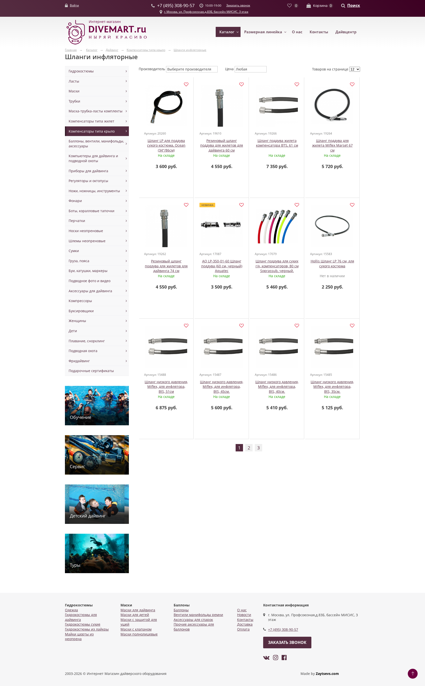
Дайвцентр (345, 31)
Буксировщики (81, 311)
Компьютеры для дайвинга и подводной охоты (93, 158)
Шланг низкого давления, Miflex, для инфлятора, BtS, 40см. (277, 386)
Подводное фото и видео (89, 280)
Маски (74, 91)
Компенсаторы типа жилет (91, 121)
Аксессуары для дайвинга (90, 291)
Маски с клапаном (136, 629)
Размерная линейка (263, 31)
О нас (297, 31)
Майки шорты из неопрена (79, 636)
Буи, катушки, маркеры (88, 270)
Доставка (245, 624)
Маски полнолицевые (139, 634)
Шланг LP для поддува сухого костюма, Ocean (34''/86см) (166, 145)
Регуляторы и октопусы (88, 180)
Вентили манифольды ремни (198, 614)
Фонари (75, 200)
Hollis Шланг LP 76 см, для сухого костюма (332, 263)
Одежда (71, 610)
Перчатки (77, 220)
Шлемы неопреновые (87, 241)
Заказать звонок (238, 5)
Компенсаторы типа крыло (92, 131)
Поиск (353, 5)
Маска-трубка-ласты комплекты (95, 111)
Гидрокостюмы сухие (82, 624)
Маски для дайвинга (138, 610)
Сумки (74, 250)
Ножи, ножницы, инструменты (94, 191)
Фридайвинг (79, 361)
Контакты (319, 31)
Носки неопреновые (86, 230)
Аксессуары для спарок (193, 619)
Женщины (77, 320)
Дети (73, 330)
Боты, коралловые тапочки (91, 210)
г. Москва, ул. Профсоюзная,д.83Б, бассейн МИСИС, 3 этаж (206, 12)
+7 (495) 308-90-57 (283, 629)
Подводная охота (83, 350)
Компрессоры (80, 300)
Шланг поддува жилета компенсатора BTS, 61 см (277, 143)
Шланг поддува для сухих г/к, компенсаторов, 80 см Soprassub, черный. (277, 266)
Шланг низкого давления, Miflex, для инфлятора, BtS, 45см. (221, 386)
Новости (244, 614)
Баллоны (181, 610)
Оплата (243, 629)
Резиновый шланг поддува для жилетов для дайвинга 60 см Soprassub (221, 147)
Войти (74, 5)
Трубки (74, 101)
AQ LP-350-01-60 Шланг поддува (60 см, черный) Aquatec (221, 266)
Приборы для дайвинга (88, 171)
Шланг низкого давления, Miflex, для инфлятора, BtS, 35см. (332, 386)
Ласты (74, 81)
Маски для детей (135, 614)
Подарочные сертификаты (91, 370)
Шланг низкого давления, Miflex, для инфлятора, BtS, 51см (166, 386)
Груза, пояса (79, 260)
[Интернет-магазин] (107, 44)
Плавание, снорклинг (87, 341)
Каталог (226, 31)
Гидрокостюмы (81, 71)
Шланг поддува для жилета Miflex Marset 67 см (332, 145)
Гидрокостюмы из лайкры (87, 629)
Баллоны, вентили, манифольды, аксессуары (96, 143)
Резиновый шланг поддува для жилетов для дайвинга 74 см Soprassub (166, 268)
